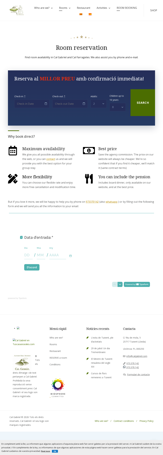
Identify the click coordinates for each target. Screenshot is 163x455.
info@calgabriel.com (136, 356)
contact (50, 159)
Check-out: (58, 96)
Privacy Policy (146, 420)
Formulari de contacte (138, 374)
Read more (45, 451)
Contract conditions (124, 420)
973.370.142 (132, 363)
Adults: (94, 96)
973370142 (92, 201)
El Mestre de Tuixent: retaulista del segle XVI (102, 362)
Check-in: (19, 96)
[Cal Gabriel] (57, 396)
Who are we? (42, 8)
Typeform (23, 298)
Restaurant (83, 8)
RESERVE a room (58, 357)
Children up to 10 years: (117, 97)
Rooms (63, 8)
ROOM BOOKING (127, 8)
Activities (102, 8)
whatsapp (111, 201)
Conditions (55, 364)
